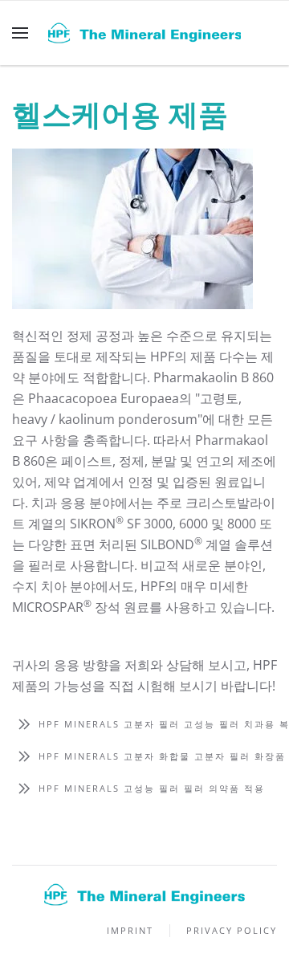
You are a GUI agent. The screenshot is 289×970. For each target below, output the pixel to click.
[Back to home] (144, 33)
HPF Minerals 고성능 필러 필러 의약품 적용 (152, 788)
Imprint (130, 930)
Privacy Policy (231, 930)
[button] (20, 33)
